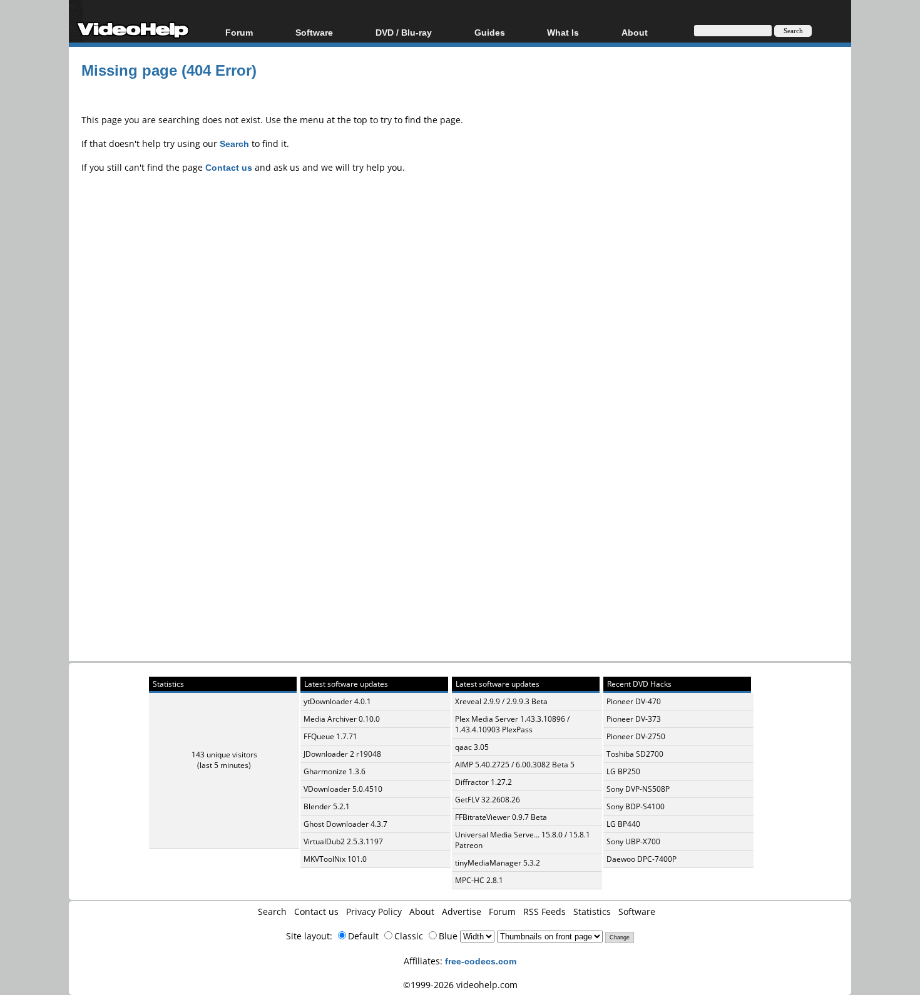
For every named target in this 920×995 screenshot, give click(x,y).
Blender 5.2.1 (327, 806)
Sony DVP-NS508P (638, 789)
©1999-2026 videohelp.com (460, 985)
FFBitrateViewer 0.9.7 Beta (501, 817)
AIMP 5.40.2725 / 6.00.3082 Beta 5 (515, 764)
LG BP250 (623, 771)
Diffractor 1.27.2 (483, 782)
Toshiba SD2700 (634, 754)
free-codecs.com (480, 961)
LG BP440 (623, 824)
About (421, 911)
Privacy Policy (374, 911)
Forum (239, 32)
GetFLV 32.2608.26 (487, 799)
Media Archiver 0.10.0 (342, 719)
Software (314, 32)
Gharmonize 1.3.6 (334, 771)
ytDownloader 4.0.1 (337, 701)
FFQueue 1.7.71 (330, 736)
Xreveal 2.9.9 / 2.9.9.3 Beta (501, 701)
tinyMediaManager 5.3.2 (497, 862)
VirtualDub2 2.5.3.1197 (343, 841)
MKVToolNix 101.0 (335, 859)
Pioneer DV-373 (633, 719)
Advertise (461, 911)
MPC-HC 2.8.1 (479, 880)
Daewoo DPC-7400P (641, 859)
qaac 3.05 (472, 747)
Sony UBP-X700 (633, 841)
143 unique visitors (224, 754)
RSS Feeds (544, 911)
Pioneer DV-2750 (635, 736)
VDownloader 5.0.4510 (343, 789)
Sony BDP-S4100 (635, 806)
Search (272, 911)
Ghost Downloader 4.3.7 (345, 824)
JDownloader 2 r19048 (342, 754)
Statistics (592, 911)
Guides (489, 32)
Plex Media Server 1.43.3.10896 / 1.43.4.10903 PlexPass (512, 724)
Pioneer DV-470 (633, 701)
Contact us (316, 911)
